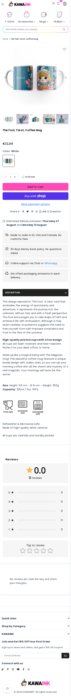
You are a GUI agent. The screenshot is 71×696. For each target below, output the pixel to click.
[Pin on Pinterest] (32, 211)
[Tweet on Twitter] (28, 211)
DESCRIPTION (12, 292)
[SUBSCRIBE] (65, 655)
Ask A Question (51, 211)
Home (5, 39)
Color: (11, 151)
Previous (5, 77)
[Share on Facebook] (23, 211)
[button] (64, 4)
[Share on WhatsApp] (36, 211)
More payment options (35, 204)
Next (65, 77)
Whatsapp (50, 263)
